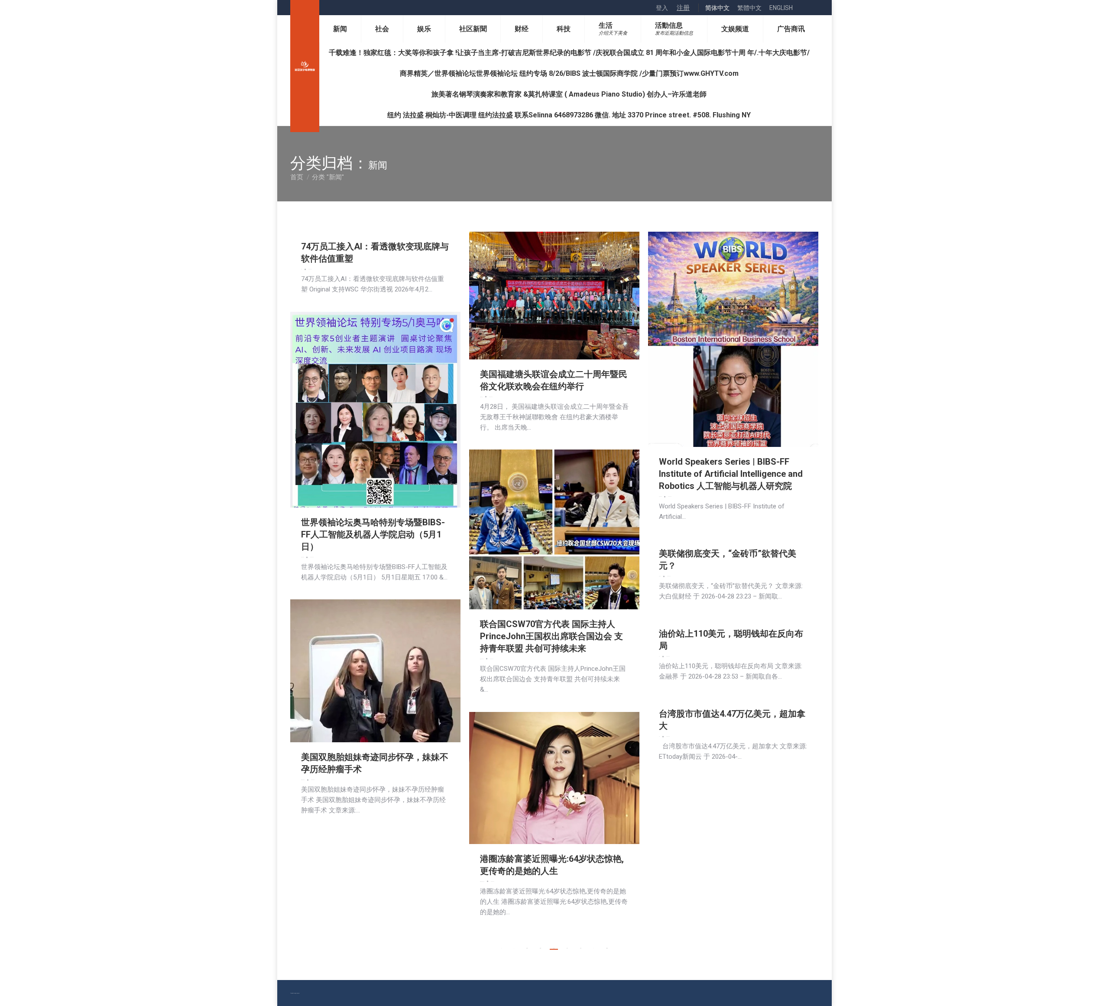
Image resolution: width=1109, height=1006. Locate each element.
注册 (683, 8)
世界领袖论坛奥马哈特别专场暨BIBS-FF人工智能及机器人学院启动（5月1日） (373, 534)
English (781, 7)
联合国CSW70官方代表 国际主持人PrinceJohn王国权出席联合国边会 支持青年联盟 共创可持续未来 (551, 636)
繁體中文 (749, 7)
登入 (662, 7)
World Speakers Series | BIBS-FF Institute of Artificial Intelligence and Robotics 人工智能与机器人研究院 (731, 473)
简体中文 (717, 7)
